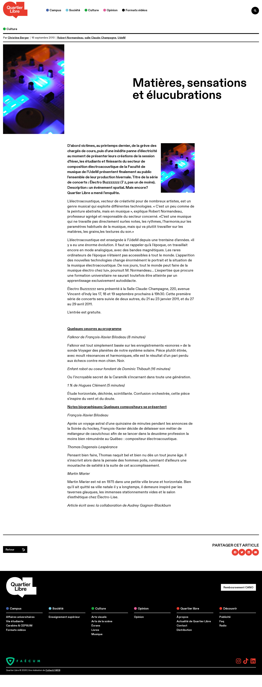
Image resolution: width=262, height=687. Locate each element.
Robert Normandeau (70, 38)
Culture (12, 29)
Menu (243, 10)
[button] (235, 552)
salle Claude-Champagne (100, 38)
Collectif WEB (52, 670)
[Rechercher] (255, 10)
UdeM (122, 38)
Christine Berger (18, 38)
